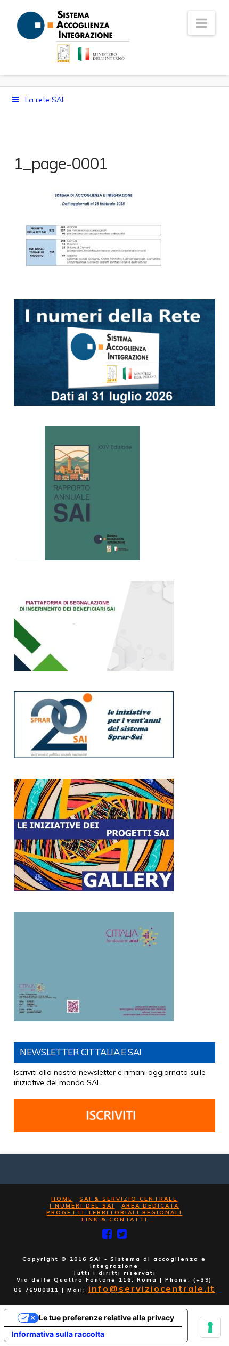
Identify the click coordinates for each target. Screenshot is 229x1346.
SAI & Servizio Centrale (128, 1198)
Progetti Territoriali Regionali (114, 1212)
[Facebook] (107, 1234)
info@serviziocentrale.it (151, 1288)
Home (61, 1198)
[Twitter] (122, 1234)
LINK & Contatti (114, 1219)
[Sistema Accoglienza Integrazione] (71, 37)
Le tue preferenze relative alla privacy (106, 1317)
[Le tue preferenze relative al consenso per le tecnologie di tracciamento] (210, 1327)
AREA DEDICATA (150, 1205)
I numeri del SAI (82, 1205)
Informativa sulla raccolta (58, 1334)
